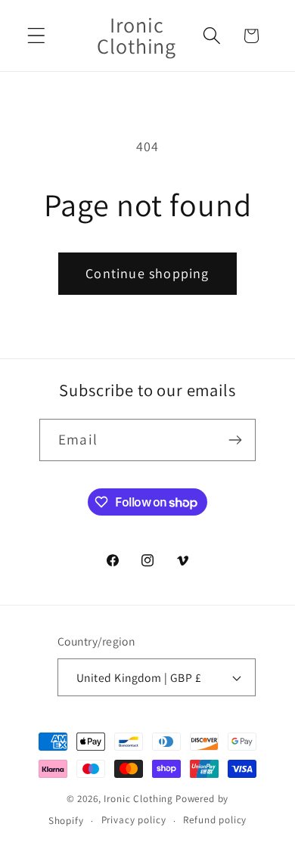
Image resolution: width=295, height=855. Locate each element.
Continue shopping (147, 273)
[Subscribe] (235, 440)
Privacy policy (133, 819)
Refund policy (215, 819)
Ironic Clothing (138, 798)
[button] (37, 36)
